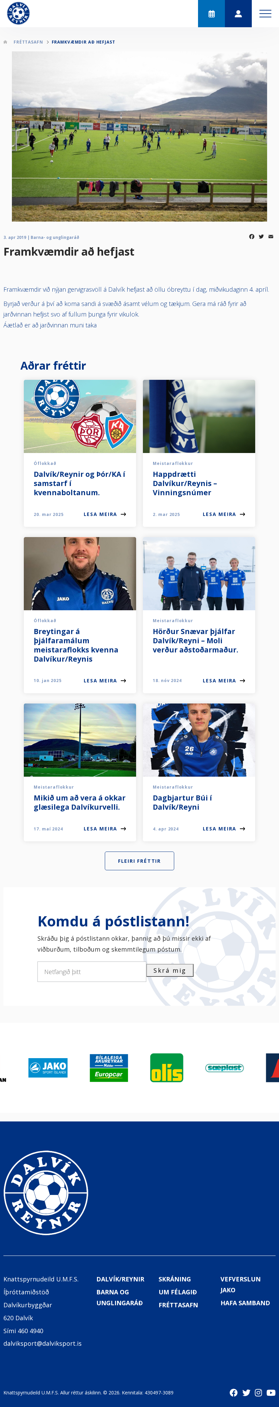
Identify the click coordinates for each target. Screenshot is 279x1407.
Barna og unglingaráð (119, 1297)
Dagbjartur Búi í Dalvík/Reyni (182, 802)
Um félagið (178, 1292)
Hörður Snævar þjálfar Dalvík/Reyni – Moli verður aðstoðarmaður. (195, 640)
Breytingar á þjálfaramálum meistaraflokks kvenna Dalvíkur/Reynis (76, 645)
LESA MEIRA (101, 514)
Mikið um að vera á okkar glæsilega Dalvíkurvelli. (80, 802)
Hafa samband (245, 1303)
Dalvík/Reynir (120, 1279)
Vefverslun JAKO (240, 1284)
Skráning (175, 1279)
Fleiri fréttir (139, 861)
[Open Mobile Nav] (265, 13)
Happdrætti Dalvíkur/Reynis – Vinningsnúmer (185, 483)
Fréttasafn (178, 1305)
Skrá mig (169, 970)
